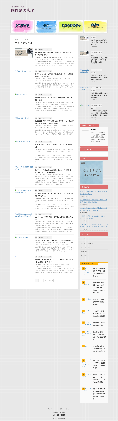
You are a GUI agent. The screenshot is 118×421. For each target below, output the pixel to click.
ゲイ (60, 57)
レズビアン (53, 59)
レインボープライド (45, 178)
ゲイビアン (64, 57)
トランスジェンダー (66, 78)
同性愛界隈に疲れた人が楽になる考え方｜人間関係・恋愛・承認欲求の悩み (99, 60)
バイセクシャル (43, 59)
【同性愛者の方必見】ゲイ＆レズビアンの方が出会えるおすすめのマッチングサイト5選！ (99, 287)
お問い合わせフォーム (65, 409)
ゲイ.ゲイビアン (65, 198)
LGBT (45, 57)
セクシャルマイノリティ (41, 176)
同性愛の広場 (22, 10)
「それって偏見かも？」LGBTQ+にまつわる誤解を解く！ (54, 240)
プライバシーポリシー (52, 409)
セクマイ (46, 200)
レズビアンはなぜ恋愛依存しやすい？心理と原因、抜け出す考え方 (99, 42)
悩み (62, 59)
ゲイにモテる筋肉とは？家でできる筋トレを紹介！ (99, 301)
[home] (91, 144)
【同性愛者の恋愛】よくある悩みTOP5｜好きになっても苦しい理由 (99, 95)
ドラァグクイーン (51, 176)
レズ (49, 59)
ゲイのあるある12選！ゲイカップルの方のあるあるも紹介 (99, 313)
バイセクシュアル (49, 80)
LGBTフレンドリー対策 (64, 149)
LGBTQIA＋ (55, 57)
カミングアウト (62, 102)
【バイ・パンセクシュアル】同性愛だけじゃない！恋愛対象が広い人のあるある (99, 77)
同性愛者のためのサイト (59, 412)
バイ (68, 176)
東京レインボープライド (65, 178)
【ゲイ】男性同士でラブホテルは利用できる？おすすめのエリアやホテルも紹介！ (99, 394)
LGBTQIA (49, 57)
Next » (51, 280)
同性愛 (58, 59)
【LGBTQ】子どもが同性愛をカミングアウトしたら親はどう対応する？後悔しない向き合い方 (94, 225)
